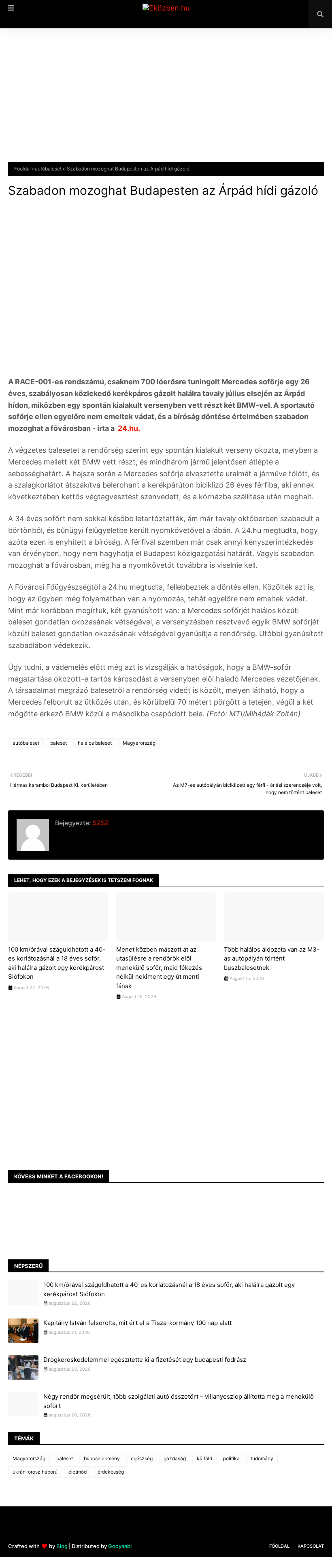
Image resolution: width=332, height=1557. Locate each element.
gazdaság (175, 1458)
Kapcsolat (311, 1546)
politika (231, 1458)
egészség (142, 1458)
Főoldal (22, 169)
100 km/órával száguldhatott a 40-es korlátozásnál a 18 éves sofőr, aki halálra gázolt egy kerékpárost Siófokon (56, 963)
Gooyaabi (120, 1546)
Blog (62, 1546)
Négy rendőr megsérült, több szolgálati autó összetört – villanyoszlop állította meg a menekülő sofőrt (178, 1401)
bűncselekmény (102, 1458)
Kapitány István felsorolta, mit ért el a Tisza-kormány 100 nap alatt (137, 1323)
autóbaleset (48, 169)
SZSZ (100, 823)
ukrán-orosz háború (35, 1472)
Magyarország (139, 743)
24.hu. (128, 428)
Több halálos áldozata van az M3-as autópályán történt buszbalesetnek (271, 958)
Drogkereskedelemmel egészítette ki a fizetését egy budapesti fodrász (144, 1359)
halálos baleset (95, 743)
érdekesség (111, 1472)
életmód (77, 1472)
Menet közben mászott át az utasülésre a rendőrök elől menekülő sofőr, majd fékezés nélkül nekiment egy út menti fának (159, 968)
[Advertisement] (166, 101)
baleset (58, 743)
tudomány (262, 1458)
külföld (204, 1458)
